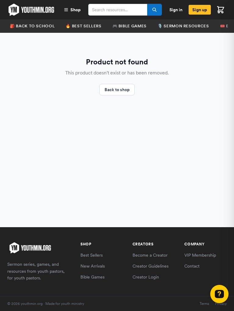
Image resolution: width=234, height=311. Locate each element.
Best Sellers (91, 255)
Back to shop (117, 89)
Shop (75, 9)
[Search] (154, 9)
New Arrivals (92, 266)
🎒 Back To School (32, 26)
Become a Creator (150, 255)
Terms (204, 304)
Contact (192, 266)
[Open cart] (220, 9)
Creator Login (146, 277)
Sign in (176, 9)
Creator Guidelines (150, 266)
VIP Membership (200, 255)
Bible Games (92, 277)
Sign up (199, 9)
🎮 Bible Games (129, 26)
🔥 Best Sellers (83, 26)
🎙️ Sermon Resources (183, 26)
